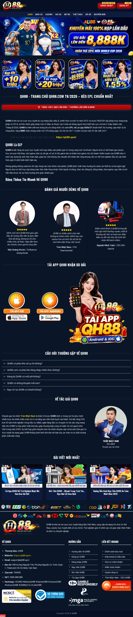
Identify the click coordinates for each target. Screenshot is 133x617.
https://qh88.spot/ (66, 137)
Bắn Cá (38, 14)
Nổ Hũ (67, 14)
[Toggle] (4, 364)
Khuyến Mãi (99, 14)
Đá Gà (58, 14)
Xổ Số (88, 14)
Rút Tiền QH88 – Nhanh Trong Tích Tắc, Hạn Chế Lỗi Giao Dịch (66, 492)
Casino (49, 14)
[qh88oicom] (15, 6)
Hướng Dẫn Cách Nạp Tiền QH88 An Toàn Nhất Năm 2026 (110, 492)
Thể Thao (77, 14)
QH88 (30, 14)
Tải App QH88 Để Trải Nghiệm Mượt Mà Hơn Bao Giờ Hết (22, 492)
